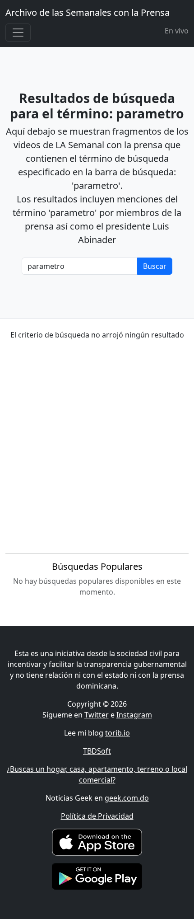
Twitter (96, 715)
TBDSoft (97, 751)
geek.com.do (127, 798)
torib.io (117, 733)
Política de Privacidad (97, 816)
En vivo (177, 31)
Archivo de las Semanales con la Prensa (87, 12)
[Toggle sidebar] (18, 32)
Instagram (134, 715)
